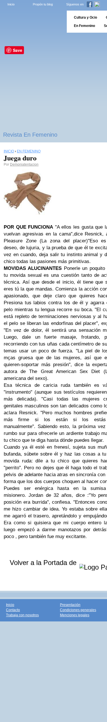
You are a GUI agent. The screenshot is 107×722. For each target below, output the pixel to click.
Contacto (13, 610)
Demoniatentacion (24, 164)
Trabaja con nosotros (22, 615)
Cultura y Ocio (85, 17)
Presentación (70, 605)
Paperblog (31, 22)
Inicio (11, 4)
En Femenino (84, 26)
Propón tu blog (43, 4)
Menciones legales (74, 615)
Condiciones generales (78, 610)
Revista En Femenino (30, 135)
